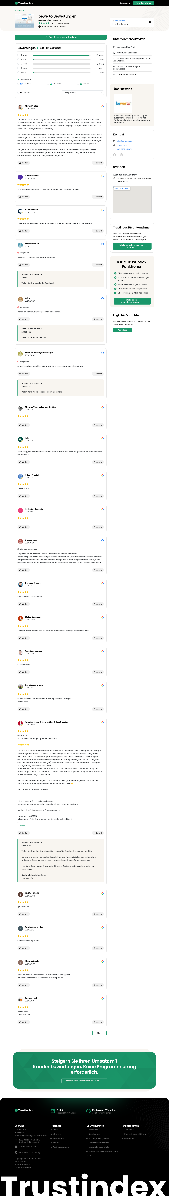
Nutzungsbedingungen (99, 1138)
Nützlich (24, 163)
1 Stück (86, 84)
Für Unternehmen (143, 3)
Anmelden (122, 330)
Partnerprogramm (61, 1147)
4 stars (24, 59)
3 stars (24, 64)
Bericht (99, 163)
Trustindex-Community (29, 1152)
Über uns (57, 1134)
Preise (56, 1129)
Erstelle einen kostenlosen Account (131, 246)
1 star (23, 72)
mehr (22, 826)
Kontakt (56, 1142)
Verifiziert (27, 92)
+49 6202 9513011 (124, 149)
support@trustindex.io (67, 1113)
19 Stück (27, 84)
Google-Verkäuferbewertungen (103, 1151)
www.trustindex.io (22, 1164)
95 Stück (57, 84)
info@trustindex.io (23, 1167)
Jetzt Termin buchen (101, 1113)
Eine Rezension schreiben (63, 37)
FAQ (90, 1155)
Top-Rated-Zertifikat (127, 74)
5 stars (24, 55)
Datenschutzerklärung (99, 1142)
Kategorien (125, 3)
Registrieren (94, 1134)
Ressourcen (58, 1138)
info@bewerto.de (124, 141)
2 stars (24, 68)
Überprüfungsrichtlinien (99, 1147)
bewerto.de (122, 145)
